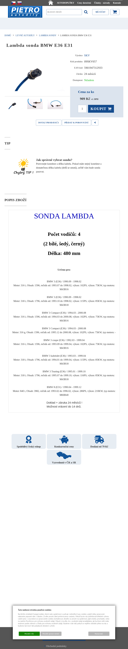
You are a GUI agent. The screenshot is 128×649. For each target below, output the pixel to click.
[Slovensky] (19, 3)
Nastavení (99, 634)
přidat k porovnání (76, 123)
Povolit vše (29, 634)
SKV (87, 55)
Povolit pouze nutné (51, 634)
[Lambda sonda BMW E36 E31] (37, 72)
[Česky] (13, 3)
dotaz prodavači (48, 123)
